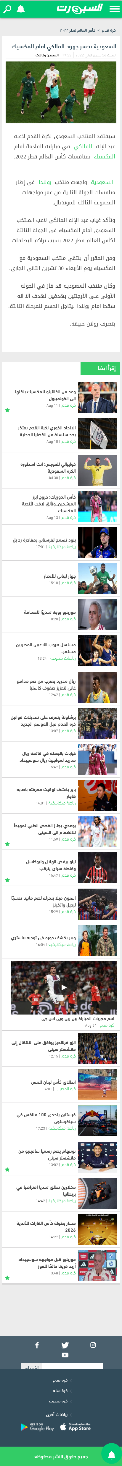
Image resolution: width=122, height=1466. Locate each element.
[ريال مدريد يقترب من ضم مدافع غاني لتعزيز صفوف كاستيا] (97, 687)
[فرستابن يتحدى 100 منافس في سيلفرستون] (97, 1120)
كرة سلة (60, 1390)
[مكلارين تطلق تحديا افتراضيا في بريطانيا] (97, 1193)
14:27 (53, 1237)
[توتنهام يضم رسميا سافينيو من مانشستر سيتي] (97, 1157)
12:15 (53, 1056)
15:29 (53, 911)
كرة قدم (109, 30)
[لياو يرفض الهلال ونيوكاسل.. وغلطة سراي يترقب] (97, 867)
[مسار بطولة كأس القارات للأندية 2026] (97, 1229)
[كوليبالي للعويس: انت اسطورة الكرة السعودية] (97, 470)
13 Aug (52, 517)
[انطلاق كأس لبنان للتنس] (97, 1084)
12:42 (53, 694)
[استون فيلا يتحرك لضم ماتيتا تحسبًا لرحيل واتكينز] (97, 904)
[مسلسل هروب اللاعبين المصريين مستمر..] (97, 650)
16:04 (40, 944)
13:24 (42, 658)
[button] (7, 9)
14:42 (40, 1200)
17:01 (40, 546)
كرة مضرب (58, 1400)
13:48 (53, 1273)
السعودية (102, 182)
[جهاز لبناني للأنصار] (97, 578)
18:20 (53, 619)
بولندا (45, 182)
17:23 (40, 1128)
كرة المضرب (66, 1088)
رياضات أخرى (57, 1413)
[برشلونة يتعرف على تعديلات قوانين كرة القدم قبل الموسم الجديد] (97, 723)
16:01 (47, 1089)
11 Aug (52, 405)
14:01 (40, 803)
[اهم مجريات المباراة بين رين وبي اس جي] (64, 988)
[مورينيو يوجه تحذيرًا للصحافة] (97, 614)
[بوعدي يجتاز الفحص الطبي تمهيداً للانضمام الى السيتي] (97, 831)
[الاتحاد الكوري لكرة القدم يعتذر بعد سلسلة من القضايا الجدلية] (97, 433)
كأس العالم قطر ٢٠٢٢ (77, 30)
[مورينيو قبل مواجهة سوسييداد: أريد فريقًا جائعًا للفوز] (97, 1265)
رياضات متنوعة (63, 657)
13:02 (53, 1164)
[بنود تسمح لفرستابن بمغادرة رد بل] (97, 542)
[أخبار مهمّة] (7, 409)
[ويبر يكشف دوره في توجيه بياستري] (97, 940)
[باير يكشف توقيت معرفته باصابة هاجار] (97, 795)
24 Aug (91, 1025)
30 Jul (53, 477)
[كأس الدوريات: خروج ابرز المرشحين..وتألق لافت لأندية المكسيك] (97, 506)
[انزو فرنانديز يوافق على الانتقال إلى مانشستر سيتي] (97, 1048)
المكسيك (104, 157)
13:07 (53, 730)
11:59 (53, 839)
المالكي (83, 146)
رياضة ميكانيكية (62, 545)
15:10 (53, 582)
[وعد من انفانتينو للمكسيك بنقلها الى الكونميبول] (97, 397)
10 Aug (52, 441)
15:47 (53, 767)
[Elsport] (80, 9)
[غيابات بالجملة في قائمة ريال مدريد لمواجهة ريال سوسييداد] (97, 759)
